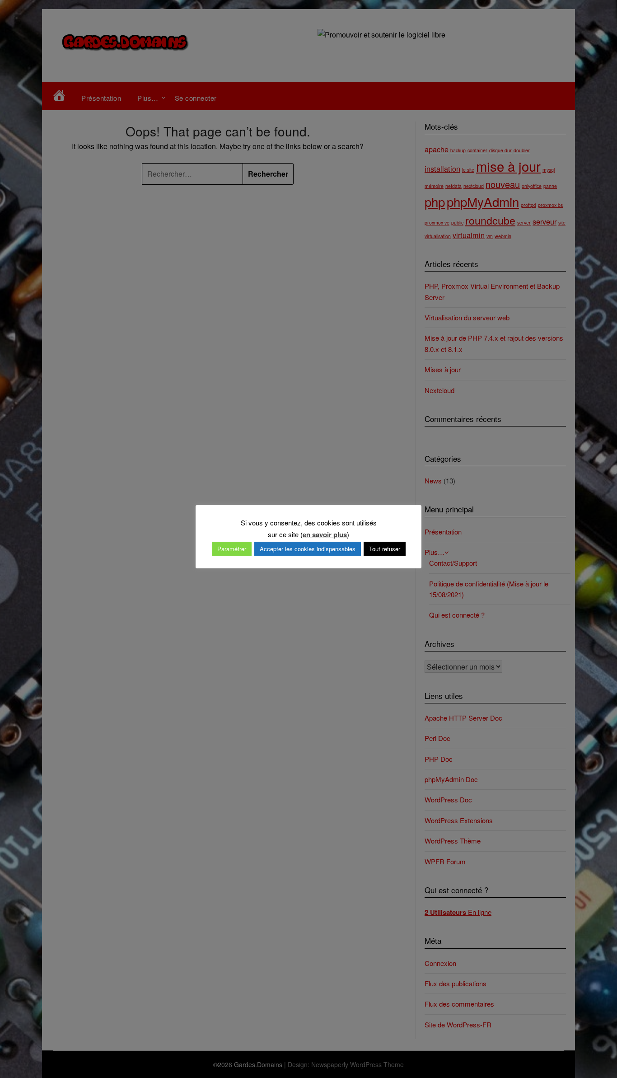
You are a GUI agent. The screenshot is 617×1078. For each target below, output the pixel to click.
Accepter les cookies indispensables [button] (307, 548)
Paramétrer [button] (231, 548)
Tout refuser (384, 548)
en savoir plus (325, 534)
